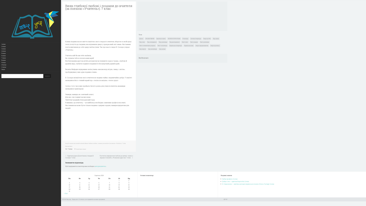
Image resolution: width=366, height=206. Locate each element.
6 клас (3, 56)
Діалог (141, 38)
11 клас (3, 67)
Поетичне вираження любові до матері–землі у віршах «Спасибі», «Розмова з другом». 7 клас (116, 157)
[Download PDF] (99, 25)
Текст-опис (185, 42)
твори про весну (215, 45)
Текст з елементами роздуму (147, 45)
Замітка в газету (161, 38)
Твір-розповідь (163, 42)
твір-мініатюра (152, 49)
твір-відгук (142, 49)
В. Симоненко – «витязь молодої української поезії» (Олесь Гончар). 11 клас (248, 184)
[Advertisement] (99, 25)
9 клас (3, 62)
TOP (226, 199)
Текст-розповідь (204, 42)
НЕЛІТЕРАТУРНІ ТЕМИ (174, 38)
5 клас (3, 53)
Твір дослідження (175, 42)
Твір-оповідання (152, 42)
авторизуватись (100, 166)
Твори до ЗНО (207, 38)
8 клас (3, 60)
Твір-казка (216, 38)
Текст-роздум (194, 42)
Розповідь (185, 38)
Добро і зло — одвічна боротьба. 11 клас (235, 181)
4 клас (3, 51)
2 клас (3, 46)
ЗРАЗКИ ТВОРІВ (150, 38)
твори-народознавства (202, 45)
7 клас (3, 58)
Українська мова (188, 45)
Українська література (175, 45)
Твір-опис (142, 42)
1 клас (3, 44)
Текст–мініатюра (162, 45)
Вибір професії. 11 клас (230, 179)
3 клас (3, 49)
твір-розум (162, 49)
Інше (3, 69)
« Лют (66, 193)
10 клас (3, 65)
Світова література (196, 38)
